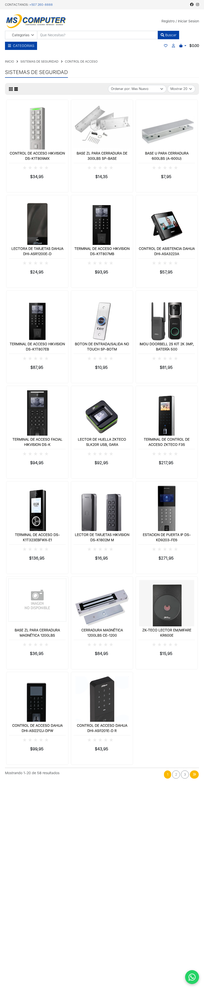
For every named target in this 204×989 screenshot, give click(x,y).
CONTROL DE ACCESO (81, 61)
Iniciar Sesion (188, 21)
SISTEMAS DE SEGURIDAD (39, 61)
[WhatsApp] (192, 977)
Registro (168, 21)
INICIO (9, 61)
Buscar (170, 35)
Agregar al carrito (39, 187)
